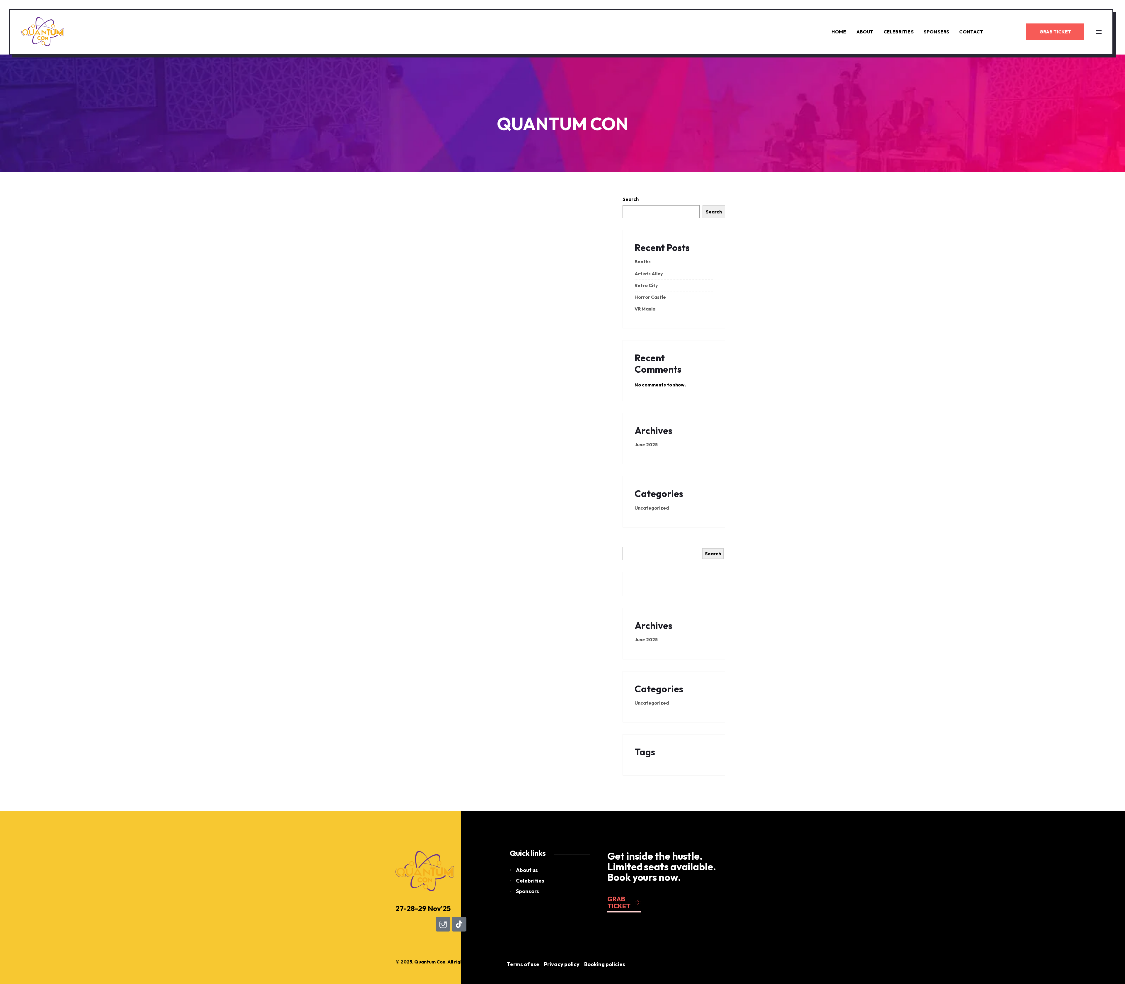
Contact (971, 32)
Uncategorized (652, 508)
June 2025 (646, 444)
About (865, 32)
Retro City (646, 285)
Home (838, 32)
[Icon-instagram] (443, 924)
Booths (643, 261)
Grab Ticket (1055, 32)
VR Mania (645, 309)
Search (631, 199)
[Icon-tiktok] (459, 924)
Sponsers (937, 32)
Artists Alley (649, 273)
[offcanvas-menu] (1099, 31)
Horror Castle (650, 297)
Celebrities (899, 32)
